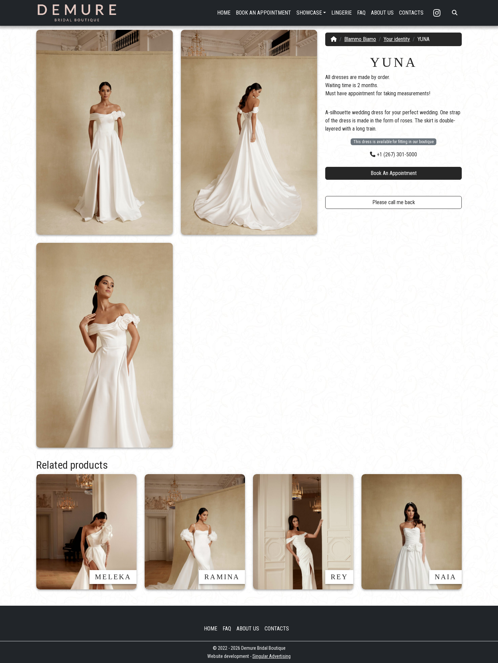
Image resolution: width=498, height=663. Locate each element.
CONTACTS (411, 12)
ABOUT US (382, 12)
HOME (223, 12)
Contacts (277, 628)
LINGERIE (341, 12)
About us (247, 628)
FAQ (361, 12)
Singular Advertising (271, 656)
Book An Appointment (394, 173)
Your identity (396, 39)
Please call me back (393, 202)
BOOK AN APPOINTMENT (263, 12)
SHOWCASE (309, 12)
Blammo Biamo (360, 39)
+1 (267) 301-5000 (396, 154)
